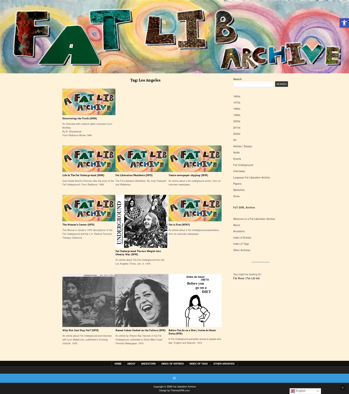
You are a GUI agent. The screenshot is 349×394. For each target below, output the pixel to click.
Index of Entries (242, 237)
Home (118, 363)
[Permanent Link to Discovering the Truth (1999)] (88, 102)
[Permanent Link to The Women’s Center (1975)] (88, 208)
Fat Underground (243, 165)
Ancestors (239, 231)
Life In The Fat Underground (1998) (83, 175)
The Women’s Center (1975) (78, 224)
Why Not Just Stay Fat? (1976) (80, 330)
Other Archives (241, 250)
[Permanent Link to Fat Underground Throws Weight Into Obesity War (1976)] (142, 221)
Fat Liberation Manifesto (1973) (134, 175)
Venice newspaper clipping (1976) (188, 175)
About (236, 225)
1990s (236, 115)
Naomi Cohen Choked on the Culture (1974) (140, 330)
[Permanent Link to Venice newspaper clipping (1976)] (195, 158)
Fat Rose (238, 278)
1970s (236, 102)
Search (237, 79)
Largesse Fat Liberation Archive (251, 177)
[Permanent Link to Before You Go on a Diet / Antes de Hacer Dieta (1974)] (195, 300)
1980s (236, 108)
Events (237, 159)
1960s (236, 96)
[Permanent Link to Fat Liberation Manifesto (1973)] (142, 158)
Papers (237, 183)
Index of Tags (241, 243)
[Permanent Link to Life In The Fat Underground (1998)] (88, 158)
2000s (236, 121)
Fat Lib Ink (253, 278)
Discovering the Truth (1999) (79, 118)
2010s (236, 127)
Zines (236, 196)
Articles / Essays (242, 146)
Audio (236, 152)
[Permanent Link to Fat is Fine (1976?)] (195, 208)
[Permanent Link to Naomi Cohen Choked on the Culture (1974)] (142, 300)
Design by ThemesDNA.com (174, 390)
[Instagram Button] (174, 378)
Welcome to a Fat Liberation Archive (254, 219)
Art (234, 140)
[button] (344, 23)
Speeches (239, 190)
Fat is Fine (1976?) (179, 224)
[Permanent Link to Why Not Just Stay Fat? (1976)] (88, 300)
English (300, 390)
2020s (236, 133)
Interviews (239, 171)
